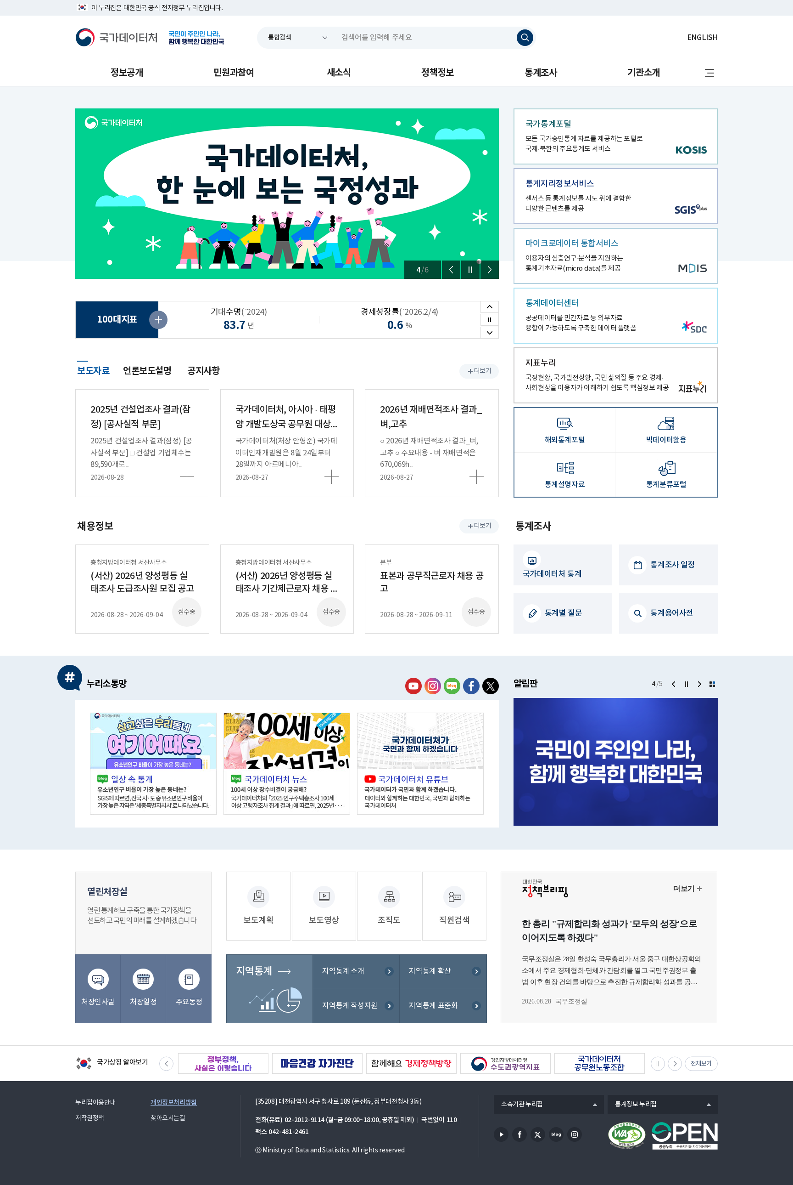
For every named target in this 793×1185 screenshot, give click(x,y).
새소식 (339, 73)
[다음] (489, 270)
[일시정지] (470, 270)
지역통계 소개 (343, 971)
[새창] (153, 764)
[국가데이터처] (116, 38)
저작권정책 (89, 1118)
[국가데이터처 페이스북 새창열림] (471, 686)
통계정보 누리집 (632, 1105)
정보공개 (127, 73)
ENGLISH (702, 38)
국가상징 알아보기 (111, 1064)
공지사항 (203, 371)
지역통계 (254, 971)
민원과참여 (233, 73)
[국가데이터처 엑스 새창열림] (490, 686)
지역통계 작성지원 (350, 1006)
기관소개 (643, 73)
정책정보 (437, 73)
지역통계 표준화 (433, 1006)
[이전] (451, 270)
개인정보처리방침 (174, 1102)
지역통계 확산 (430, 971)
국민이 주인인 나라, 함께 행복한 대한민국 (196, 37)
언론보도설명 (147, 371)
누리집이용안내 (95, 1102)
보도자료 (93, 370)
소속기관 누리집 (518, 1105)
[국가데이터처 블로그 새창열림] (452, 686)
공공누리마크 (685, 1136)
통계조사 (541, 73)
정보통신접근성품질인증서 (627, 1136)
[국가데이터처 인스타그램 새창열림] (432, 686)
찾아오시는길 (168, 1118)
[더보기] (712, 684)
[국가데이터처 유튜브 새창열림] (413, 686)
